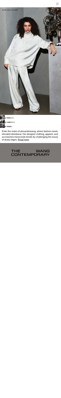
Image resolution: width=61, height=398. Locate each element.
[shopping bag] (53, 3)
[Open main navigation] (57, 3)
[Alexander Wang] (14, 4)
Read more (23, 140)
